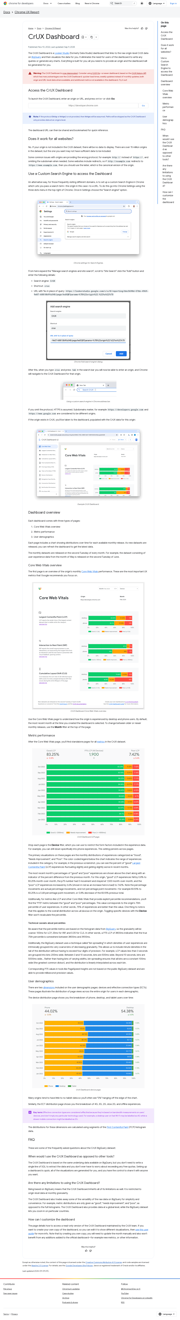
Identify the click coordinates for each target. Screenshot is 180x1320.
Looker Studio (62, 53)
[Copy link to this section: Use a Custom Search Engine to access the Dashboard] (115, 174)
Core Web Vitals (89, 571)
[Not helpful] (146, 28)
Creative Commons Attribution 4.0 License (104, 1262)
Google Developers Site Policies (79, 1265)
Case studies (64, 3)
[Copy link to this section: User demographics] (56, 981)
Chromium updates (71, 1289)
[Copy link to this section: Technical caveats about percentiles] (68, 923)
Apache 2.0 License (40, 1265)
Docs (45, 3)
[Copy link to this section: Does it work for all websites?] (76, 139)
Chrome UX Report (27, 12)
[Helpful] (142, 28)
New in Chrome (92, 3)
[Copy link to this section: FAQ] (37, 1140)
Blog (78, 3)
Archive (65, 1298)
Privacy (14, 1314)
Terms (6, 1314)
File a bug (7, 1289)
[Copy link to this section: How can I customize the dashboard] (77, 1219)
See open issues (10, 1293)
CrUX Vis (96, 73)
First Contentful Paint (118, 1127)
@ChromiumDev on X (130, 1289)
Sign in (173, 3)
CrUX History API (139, 73)
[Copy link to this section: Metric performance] (58, 735)
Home (30, 28)
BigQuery (36, 57)
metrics (101, 741)
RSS (122, 1302)
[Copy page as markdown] (91, 37)
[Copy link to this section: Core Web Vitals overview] (64, 565)
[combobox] (123, 3)
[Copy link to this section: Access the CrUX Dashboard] (75, 90)
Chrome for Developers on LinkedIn (136, 1298)
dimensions (49, 987)
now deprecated (70, 73)
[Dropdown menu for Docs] (51, 3)
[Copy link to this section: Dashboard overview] (63, 512)
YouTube (125, 1293)
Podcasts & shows (70, 1302)
